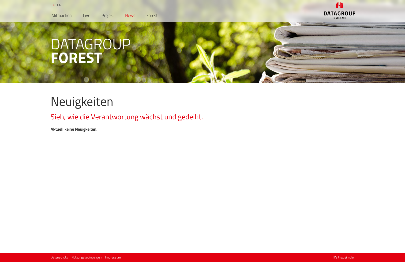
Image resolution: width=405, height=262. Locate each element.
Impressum (113, 257)
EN (59, 5)
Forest (152, 15)
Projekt (107, 15)
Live (86, 15)
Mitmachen (62, 15)
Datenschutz (59, 257)
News (130, 15)
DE (54, 5)
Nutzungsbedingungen (86, 257)
